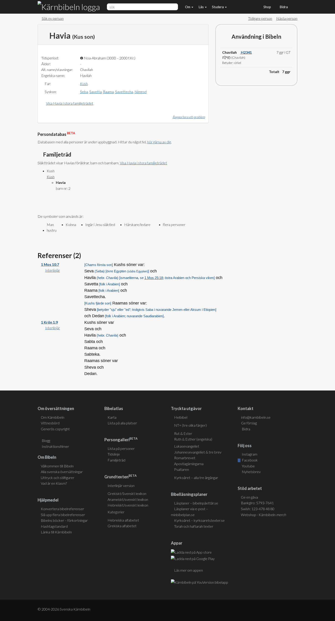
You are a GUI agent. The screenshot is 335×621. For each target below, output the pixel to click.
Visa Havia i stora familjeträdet (69, 103)
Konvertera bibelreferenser (62, 509)
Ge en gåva (249, 497)
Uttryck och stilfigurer (57, 477)
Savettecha (124, 91)
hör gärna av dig (159, 142)
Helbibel (180, 417)
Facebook (249, 460)
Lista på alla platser (122, 423)
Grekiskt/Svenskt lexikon (127, 493)
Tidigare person (260, 18)
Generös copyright (55, 429)
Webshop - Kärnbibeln (263, 514)
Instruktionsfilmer (55, 446)
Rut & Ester (183, 433)
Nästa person (286, 18)
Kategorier (116, 512)
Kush (84, 83)
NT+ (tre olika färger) (190, 425)
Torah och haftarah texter (193, 526)
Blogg (46, 440)
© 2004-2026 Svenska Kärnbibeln (64, 609)
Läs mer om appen (188, 570)
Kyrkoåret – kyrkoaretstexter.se (199, 520)
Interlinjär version (121, 485)
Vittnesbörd (50, 423)
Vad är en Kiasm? (54, 483)
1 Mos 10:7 (50, 264)
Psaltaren (181, 469)
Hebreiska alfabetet (123, 520)
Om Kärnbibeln (52, 417)
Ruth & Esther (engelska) (193, 439)
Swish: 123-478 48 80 (257, 509)
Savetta (95, 91)
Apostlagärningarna (189, 463)
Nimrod (140, 91)
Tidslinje (114, 454)
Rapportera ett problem (189, 117)
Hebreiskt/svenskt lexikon (128, 505)
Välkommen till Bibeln (57, 466)
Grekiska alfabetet (122, 526)
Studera (218, 7)
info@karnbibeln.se (256, 417)
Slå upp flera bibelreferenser (63, 514)
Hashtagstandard (54, 526)
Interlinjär (52, 270)
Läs (201, 7)
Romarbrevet (184, 458)
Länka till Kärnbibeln (56, 532)
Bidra (283, 7)
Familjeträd (116, 460)
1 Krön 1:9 (49, 322)
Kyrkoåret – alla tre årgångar (196, 477)
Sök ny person (53, 18)
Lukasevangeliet (186, 446)
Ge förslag (249, 423)
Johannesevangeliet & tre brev (198, 452)
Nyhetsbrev (251, 471)
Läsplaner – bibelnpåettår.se (196, 503)
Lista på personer (121, 448)
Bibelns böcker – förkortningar (64, 520)
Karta (112, 417)
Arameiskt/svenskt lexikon (128, 499)
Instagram (249, 454)
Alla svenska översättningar (62, 471)
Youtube (248, 466)
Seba (84, 91)
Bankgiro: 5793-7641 (257, 503)
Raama (108, 91)
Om (188, 7)
